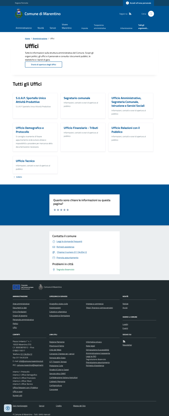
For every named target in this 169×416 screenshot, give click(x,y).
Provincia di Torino (56, 345)
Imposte (84, 28)
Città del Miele (55, 349)
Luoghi (125, 324)
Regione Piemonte (21, 3)
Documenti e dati (20, 307)
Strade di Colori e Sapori (59, 369)
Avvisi (125, 307)
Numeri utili (17, 395)
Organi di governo (20, 315)
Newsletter (127, 344)
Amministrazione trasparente (98, 353)
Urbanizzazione (126, 28)
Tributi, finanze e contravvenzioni (99, 307)
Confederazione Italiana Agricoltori (63, 377)
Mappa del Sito (79, 405)
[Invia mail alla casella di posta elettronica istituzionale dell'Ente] (31, 361)
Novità (41, 28)
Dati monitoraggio (20, 405)
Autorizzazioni (55, 307)
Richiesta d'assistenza (95, 365)
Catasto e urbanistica (58, 311)
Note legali (90, 345)
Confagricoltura (55, 385)
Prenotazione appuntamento (98, 362)
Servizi (53, 28)
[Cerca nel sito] (150, 14)
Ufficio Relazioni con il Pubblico (25, 387)
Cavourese (53, 389)
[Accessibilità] (8, 408)
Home (27, 38)
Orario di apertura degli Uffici (43, 64)
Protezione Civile (56, 365)
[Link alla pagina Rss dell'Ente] (124, 341)
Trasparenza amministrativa (100, 26)
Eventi (125, 328)
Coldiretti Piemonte (57, 381)
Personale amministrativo (23, 319)
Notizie (125, 303)
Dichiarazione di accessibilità (97, 349)
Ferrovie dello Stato (57, 357)
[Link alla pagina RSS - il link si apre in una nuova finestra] (130, 13)
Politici (15, 323)
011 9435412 (26, 354)
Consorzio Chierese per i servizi (61, 353)
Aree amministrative (21, 303)
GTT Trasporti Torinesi (58, 361)
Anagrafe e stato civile (58, 303)
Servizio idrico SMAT (57, 373)
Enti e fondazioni (19, 311)
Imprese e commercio (94, 303)
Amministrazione (24, 28)
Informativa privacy (94, 341)
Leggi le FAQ (91, 356)
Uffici (15, 327)
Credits (59, 405)
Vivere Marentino (67, 26)
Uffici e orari (17, 391)
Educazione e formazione (59, 315)
